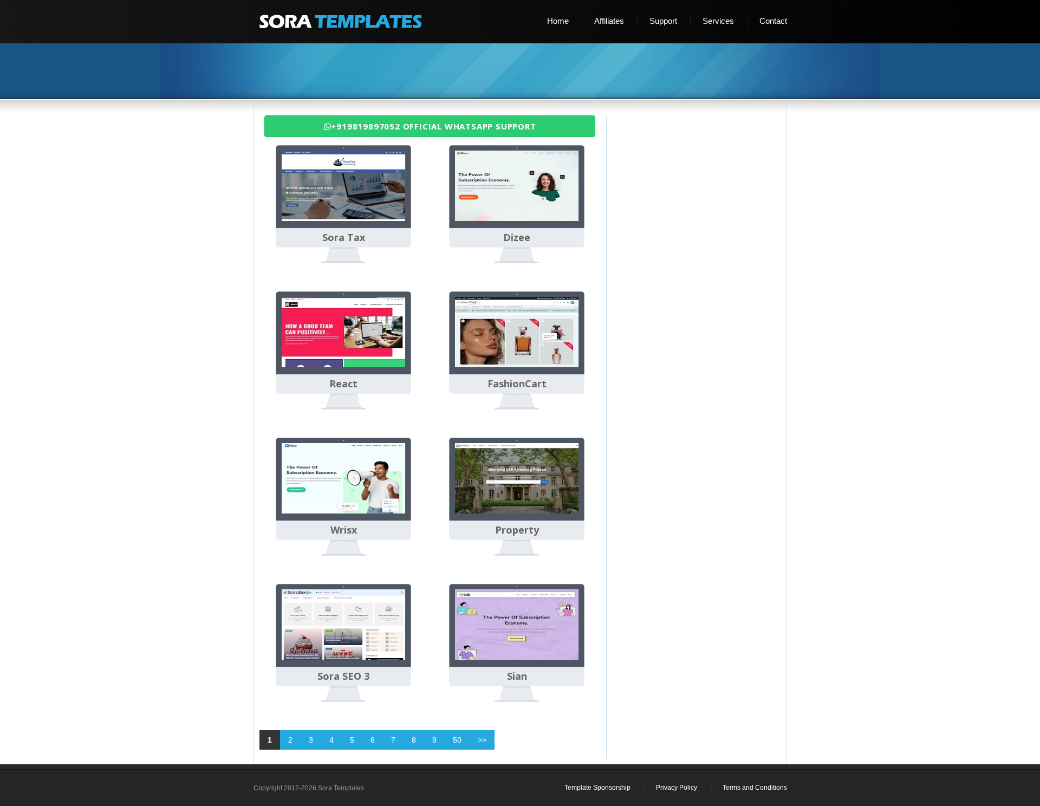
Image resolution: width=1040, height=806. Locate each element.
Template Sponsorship (597, 787)
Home (558, 20)
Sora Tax (343, 238)
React (343, 384)
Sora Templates (341, 788)
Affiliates (609, 20)
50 (457, 740)
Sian (517, 676)
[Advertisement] (524, 72)
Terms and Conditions (755, 787)
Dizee (516, 238)
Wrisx (343, 530)
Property (517, 530)
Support (663, 20)
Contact (773, 20)
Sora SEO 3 (343, 676)
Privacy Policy (676, 787)
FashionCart (517, 384)
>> (482, 740)
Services (718, 20)
